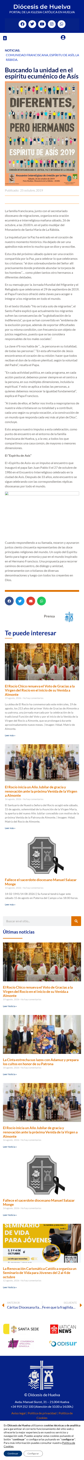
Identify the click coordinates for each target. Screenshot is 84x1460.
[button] (5, 38)
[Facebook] (22, 24)
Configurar (33, 1453)
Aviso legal (18, 1413)
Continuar (13, 1453)
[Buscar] (76, 921)
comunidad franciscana (27, 55)
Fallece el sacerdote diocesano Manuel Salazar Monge (41, 882)
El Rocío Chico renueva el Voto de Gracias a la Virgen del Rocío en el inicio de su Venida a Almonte (40, 690)
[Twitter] (32, 24)
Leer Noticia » (10, 1006)
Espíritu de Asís (61, 55)
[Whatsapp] (61, 24)
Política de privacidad (42, 1413)
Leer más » (10, 735)
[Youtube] (42, 24)
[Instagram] (52, 24)
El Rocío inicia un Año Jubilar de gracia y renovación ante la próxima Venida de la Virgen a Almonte (41, 791)
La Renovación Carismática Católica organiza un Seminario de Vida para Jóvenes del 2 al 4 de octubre (39, 1272)
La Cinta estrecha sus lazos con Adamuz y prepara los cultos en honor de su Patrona (41, 1062)
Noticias (12, 50)
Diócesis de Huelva (42, 6)
